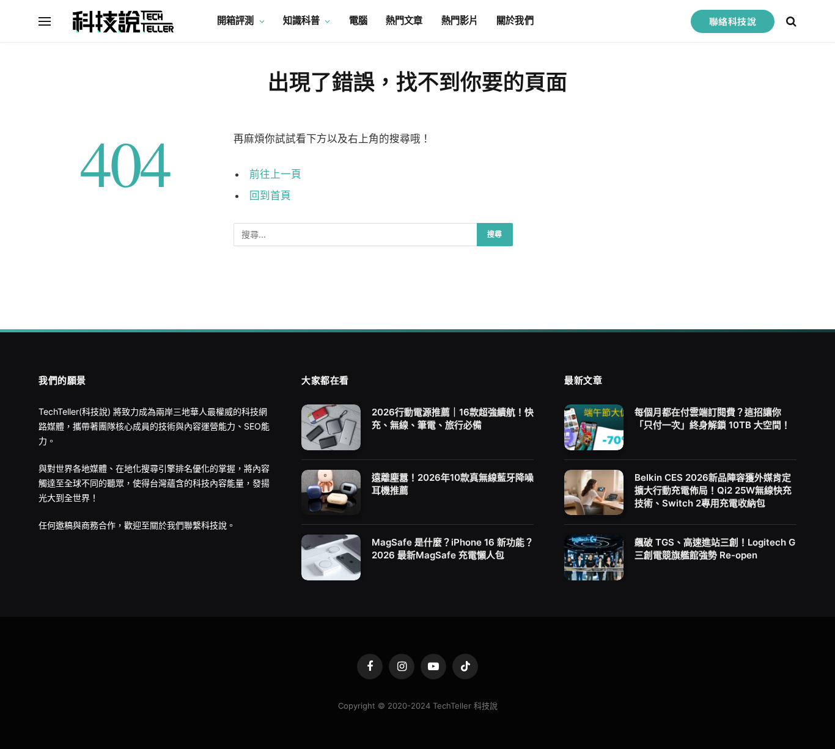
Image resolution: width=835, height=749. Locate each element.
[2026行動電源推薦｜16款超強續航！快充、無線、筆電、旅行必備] (331, 427)
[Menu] (45, 21)
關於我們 (515, 20)
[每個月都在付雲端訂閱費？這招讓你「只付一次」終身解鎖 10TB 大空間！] (593, 427)
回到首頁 (270, 195)
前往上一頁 (275, 174)
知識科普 (301, 20)
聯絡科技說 (732, 21)
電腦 (358, 20)
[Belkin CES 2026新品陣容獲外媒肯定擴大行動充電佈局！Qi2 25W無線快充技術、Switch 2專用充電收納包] (593, 493)
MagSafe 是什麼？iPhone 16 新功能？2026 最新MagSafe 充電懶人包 (453, 548)
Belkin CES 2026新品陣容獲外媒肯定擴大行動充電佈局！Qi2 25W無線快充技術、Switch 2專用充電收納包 (713, 490)
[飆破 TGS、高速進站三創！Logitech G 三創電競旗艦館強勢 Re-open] (593, 557)
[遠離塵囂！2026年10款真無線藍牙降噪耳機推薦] (331, 493)
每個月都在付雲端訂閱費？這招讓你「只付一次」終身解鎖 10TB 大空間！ (712, 418)
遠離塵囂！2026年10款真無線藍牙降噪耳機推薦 (453, 484)
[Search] (790, 21)
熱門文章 (404, 20)
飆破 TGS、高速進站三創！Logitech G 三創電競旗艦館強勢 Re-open (715, 548)
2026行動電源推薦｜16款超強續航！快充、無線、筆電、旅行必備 (453, 418)
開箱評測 (235, 20)
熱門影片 (460, 20)
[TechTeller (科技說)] (123, 21)
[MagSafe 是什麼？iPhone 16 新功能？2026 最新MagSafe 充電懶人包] (331, 557)
